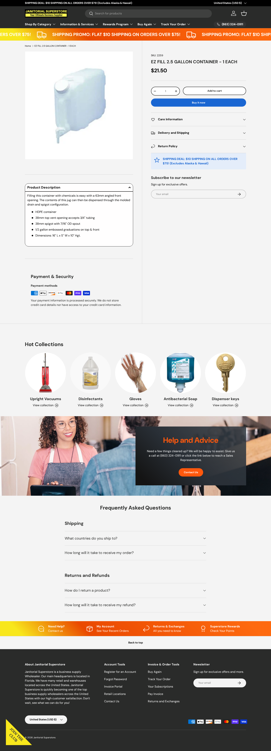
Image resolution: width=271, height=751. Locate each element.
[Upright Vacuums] (45, 372)
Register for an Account (120, 672)
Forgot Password (115, 679)
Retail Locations (115, 694)
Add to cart (214, 90)
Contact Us (191, 472)
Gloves (135, 398)
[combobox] (148, 13)
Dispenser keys (225, 398)
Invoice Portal (113, 686)
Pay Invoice (155, 694)
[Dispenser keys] (225, 372)
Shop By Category (38, 24)
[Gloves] (135, 372)
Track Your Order (173, 24)
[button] (244, 13)
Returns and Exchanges (164, 701)
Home (28, 46)
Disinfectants (91, 398)
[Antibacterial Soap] (180, 372)
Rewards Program (115, 24)
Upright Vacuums (45, 398)
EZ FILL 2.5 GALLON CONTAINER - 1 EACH (55, 46)
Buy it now (198, 102)
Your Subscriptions (160, 686)
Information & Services (77, 24)
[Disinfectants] (90, 372)
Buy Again (145, 24)
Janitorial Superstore (44, 737)
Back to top (135, 642)
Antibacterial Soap (180, 398)
